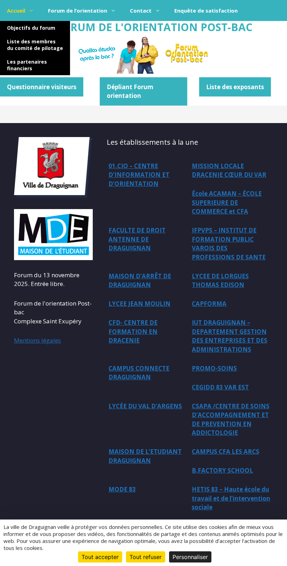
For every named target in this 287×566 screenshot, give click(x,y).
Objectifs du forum (31, 27)
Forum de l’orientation (77, 10)
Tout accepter (100, 556)
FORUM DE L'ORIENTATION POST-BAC (154, 27)
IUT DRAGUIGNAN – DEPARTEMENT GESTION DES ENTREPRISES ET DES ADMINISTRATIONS (229, 335)
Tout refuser (146, 556)
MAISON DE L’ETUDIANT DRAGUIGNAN (145, 456)
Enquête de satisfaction (206, 10)
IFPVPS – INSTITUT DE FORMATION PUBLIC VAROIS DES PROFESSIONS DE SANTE (229, 243)
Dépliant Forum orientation (130, 91)
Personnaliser (190, 556)
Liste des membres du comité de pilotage (35, 44)
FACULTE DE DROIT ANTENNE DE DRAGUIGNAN (137, 239)
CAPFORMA (209, 304)
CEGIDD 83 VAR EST (220, 387)
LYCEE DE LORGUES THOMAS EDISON (220, 280)
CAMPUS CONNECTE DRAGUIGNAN (138, 372)
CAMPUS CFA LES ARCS (225, 451)
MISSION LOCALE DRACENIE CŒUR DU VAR (229, 170)
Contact (141, 10)
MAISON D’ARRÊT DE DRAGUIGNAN (139, 280)
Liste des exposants (235, 87)
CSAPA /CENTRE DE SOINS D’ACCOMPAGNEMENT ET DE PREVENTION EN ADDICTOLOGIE (231, 419)
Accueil (16, 10)
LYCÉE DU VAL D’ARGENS (145, 406)
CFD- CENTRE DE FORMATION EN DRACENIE (133, 331)
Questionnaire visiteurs (41, 87)
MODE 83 (122, 489)
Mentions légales (37, 340)
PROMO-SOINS (214, 368)
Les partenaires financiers (27, 65)
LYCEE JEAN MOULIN (139, 304)
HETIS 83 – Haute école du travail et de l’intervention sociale (231, 498)
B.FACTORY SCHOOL (222, 470)
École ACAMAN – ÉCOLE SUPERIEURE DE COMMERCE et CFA (227, 202)
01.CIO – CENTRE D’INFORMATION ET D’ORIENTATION (138, 175)
